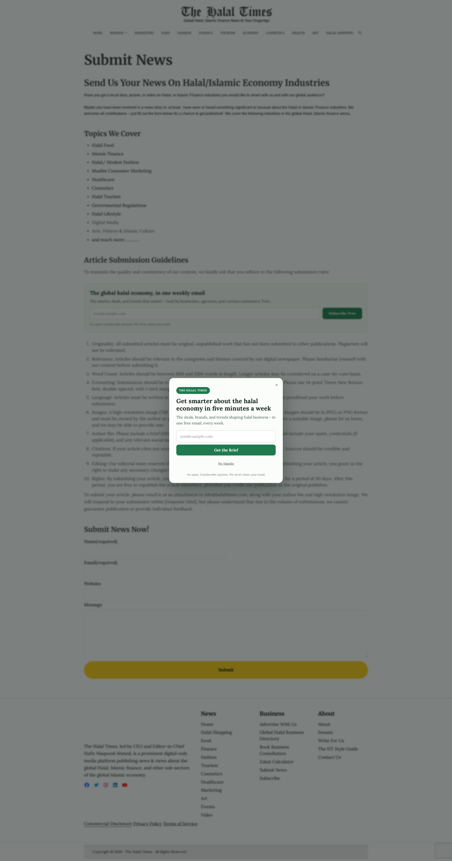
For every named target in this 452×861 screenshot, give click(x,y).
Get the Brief (226, 450)
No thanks (226, 463)
